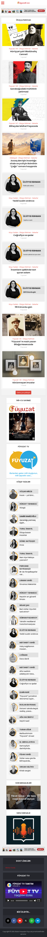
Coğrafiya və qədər (23, 235)
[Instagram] (8, 920)
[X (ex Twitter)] (26, 920)
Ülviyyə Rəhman (25, 49)
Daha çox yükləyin (23, 392)
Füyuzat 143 (17, 380)
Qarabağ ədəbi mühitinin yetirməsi (23, 90)
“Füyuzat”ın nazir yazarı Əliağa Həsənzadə (23, 343)
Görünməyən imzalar (23, 382)
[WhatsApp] (31, 920)
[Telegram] (37, 920)
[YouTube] (20, 920)
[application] (23, 891)
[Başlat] (8, 900)
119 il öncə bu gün (23, 307)
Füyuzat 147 (13, 123)
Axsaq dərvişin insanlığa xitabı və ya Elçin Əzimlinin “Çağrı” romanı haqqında (23, 163)
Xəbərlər (35, 49)
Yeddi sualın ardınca (23, 200)
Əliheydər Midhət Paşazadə (23, 126)
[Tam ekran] (39, 900)
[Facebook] (14, 920)
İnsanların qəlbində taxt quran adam (23, 271)
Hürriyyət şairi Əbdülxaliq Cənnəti (23, 53)
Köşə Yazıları (13, 198)
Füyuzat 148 (13, 86)
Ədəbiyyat (13, 158)
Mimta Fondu (10, 868)
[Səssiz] (35, 900)
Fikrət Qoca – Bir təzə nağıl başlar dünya (23, 797)
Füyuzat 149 (13, 49)
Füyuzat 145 (17, 339)
